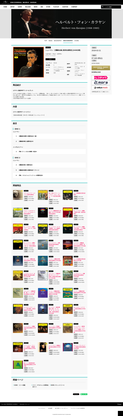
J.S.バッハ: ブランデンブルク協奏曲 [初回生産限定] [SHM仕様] (80, 347)
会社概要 (50, 408)
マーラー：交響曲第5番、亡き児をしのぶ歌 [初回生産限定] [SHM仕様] (54, 293)
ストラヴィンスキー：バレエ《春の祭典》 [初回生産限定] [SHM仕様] (29, 309)
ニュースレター (41, 408)
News (35, 7)
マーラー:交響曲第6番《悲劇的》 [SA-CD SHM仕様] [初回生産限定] (55, 212)
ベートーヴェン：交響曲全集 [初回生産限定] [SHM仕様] (30, 328)
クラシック (27, 404)
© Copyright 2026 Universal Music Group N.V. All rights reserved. (61, 414)
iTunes (119, 404)
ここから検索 (102, 6)
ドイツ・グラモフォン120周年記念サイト (40, 386)
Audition (65, 7)
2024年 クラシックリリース (57, 385)
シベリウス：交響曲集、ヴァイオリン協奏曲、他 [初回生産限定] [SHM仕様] (80, 244)
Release (28, 7)
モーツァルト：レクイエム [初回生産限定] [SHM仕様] (80, 309)
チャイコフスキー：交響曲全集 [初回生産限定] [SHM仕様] (54, 244)
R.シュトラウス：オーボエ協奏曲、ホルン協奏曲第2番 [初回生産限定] (54, 228)
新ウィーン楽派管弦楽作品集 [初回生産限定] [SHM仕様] (30, 364)
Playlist (56, 7)
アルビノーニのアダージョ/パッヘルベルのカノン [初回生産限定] (29, 212)
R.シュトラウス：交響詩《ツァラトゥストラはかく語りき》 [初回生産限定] (30, 244)
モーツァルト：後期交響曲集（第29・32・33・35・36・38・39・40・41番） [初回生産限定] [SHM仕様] (54, 310)
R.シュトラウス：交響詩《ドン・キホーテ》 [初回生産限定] (29, 228)
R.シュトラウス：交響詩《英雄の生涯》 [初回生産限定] (79, 212)
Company (74, 7)
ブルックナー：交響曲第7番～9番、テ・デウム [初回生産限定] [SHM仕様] (29, 293)
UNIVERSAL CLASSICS (11, 404)
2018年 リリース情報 (19, 385)
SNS (42, 7)
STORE (48, 7)
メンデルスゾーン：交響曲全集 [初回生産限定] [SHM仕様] (79, 275)
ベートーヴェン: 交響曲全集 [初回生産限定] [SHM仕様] (55, 347)
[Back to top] (120, 413)
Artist (12, 7)
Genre (20, 7)
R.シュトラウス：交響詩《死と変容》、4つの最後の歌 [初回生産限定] (79, 228)
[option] (28, 62)
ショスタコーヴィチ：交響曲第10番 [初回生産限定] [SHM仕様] (29, 275)
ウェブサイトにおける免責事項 (78, 408)
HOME (5, 7)
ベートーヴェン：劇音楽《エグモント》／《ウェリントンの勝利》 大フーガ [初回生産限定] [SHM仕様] (80, 329)
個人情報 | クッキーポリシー (61, 408)
